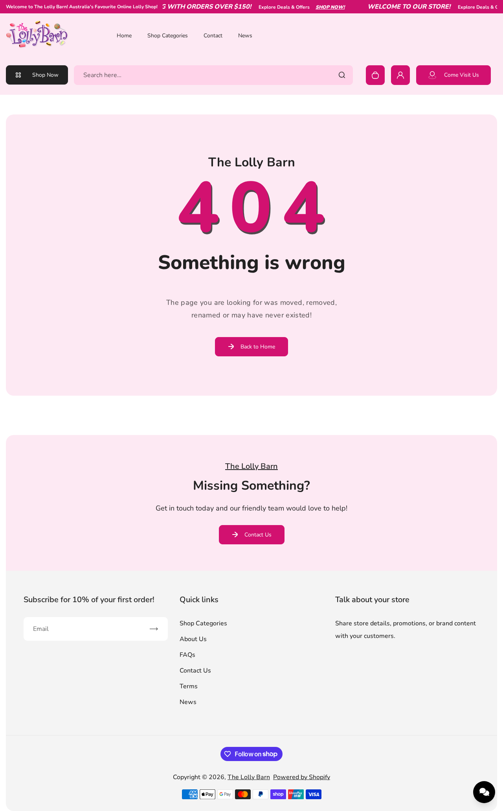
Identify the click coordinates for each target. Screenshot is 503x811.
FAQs (187, 655)
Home (124, 35)
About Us (193, 639)
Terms (189, 686)
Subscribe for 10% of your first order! (89, 599)
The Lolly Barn (249, 777)
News (245, 35)
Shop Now (45, 75)
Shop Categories (167, 35)
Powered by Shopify (301, 777)
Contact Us (258, 534)
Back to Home (257, 346)
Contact (213, 35)
